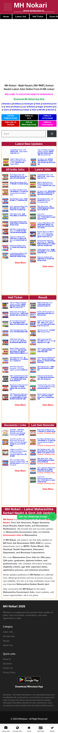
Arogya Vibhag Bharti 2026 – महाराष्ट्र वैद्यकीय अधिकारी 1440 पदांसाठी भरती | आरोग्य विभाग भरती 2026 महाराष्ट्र (46, 225)
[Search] (52, 133)
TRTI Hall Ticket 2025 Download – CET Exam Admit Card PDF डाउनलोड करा (19, 368)
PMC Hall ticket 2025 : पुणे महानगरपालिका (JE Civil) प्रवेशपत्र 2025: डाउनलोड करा (19, 359)
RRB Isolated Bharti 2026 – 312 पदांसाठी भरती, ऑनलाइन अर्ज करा (18, 247)
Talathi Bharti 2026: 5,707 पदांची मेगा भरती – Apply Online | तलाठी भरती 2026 (19, 151)
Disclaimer (7, 664)
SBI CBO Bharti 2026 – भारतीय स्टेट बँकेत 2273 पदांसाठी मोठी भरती (19, 199)
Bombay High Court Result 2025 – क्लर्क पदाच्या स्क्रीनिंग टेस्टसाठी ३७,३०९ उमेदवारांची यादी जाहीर (45, 396)
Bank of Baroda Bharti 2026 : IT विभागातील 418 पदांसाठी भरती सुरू (19, 183)
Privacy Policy (9, 672)
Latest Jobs (8, 632)
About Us (7, 659)
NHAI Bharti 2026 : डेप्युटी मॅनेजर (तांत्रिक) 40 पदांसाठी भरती (18, 214)
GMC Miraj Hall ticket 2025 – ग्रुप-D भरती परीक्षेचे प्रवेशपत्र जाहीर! (19, 331)
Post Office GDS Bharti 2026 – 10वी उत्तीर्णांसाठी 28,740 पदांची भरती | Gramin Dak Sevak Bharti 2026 (19, 192)
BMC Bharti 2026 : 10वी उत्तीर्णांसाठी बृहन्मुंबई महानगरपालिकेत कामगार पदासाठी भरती (45, 208)
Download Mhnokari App (29, 686)
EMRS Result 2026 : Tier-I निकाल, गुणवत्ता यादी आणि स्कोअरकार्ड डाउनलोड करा (45, 304)
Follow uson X (29, 117)
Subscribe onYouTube (10, 123)
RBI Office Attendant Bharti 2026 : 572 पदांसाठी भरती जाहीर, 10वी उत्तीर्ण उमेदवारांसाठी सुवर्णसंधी (18, 230)
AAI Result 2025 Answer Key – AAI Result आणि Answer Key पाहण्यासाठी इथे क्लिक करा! (46, 386)
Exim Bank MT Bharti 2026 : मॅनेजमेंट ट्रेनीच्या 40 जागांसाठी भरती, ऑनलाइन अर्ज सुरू (18, 223)
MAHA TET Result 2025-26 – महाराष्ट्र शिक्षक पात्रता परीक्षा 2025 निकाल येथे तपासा (46, 313)
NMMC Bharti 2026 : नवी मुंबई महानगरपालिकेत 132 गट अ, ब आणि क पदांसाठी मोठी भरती (46, 251)
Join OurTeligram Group (10, 117)
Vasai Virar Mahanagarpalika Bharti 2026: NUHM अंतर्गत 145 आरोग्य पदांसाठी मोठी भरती (46, 480)
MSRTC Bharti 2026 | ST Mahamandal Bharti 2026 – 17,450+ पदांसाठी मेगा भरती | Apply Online (18, 161)
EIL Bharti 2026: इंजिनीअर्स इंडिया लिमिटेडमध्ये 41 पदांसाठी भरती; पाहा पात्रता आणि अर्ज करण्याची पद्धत (46, 161)
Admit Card (8, 645)
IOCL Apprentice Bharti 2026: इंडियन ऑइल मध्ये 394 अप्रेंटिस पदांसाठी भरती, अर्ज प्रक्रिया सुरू (19, 208)
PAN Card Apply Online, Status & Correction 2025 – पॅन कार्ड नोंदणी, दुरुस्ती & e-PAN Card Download (19, 462)
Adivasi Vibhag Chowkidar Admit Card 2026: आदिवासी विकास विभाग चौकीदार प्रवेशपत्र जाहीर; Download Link (46, 152)
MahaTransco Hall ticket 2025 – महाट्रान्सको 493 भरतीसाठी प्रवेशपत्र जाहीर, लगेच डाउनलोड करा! (19, 387)
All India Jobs (9, 636)
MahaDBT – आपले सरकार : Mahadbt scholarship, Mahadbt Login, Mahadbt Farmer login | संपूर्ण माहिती (17, 432)
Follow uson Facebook (47, 117)
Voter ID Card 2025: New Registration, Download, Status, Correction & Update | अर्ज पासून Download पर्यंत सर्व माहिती (18, 442)
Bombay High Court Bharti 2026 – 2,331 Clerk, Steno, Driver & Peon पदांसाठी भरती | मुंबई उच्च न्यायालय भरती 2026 (45, 234)
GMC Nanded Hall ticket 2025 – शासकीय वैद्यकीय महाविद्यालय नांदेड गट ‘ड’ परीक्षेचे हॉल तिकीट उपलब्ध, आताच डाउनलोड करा (19, 378)
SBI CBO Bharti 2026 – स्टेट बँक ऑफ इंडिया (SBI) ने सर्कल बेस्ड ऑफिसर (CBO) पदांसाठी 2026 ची (46, 452)
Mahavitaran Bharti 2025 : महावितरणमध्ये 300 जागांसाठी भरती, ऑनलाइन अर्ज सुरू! (45, 258)
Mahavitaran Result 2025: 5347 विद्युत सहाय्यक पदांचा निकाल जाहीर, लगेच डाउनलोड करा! (45, 377)
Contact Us (8, 668)
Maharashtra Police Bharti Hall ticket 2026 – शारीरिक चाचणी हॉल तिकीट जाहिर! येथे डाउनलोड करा (19, 313)
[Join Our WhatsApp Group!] (52, 516)
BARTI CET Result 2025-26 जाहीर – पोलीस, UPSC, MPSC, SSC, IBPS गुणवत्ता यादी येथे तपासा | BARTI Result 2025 (46, 323)
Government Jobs (12, 535)
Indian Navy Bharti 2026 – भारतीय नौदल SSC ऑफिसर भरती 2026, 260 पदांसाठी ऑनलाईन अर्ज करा (18, 239)
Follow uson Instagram (47, 123)
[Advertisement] (29, 50)
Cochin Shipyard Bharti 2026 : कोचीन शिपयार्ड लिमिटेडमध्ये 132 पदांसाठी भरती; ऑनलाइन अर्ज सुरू (19, 255)
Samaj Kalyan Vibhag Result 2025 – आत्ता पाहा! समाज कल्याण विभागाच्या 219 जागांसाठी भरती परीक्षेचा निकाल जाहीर (46, 360)
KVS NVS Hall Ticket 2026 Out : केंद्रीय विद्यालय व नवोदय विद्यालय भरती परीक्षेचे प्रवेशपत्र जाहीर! (19, 322)
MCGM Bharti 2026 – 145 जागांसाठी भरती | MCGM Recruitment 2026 (45, 200)
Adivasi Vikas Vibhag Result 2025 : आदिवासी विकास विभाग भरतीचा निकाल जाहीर (46, 350)
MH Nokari (30, 5)
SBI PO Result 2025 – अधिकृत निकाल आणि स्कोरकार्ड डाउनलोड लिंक (45, 368)
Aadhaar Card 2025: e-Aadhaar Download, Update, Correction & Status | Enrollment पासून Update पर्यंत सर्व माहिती (18, 453)
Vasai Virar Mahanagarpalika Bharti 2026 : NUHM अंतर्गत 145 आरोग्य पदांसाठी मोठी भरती (46, 216)
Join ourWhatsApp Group (29, 123)
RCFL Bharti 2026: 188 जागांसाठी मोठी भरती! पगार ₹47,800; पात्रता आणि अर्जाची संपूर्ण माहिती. (19, 176)
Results (6, 641)
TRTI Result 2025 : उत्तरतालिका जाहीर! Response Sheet (46, 331)
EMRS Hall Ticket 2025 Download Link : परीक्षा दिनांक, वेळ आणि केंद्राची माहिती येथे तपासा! (18, 341)
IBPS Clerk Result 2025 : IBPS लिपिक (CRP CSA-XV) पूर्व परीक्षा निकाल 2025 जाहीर (46, 341)
